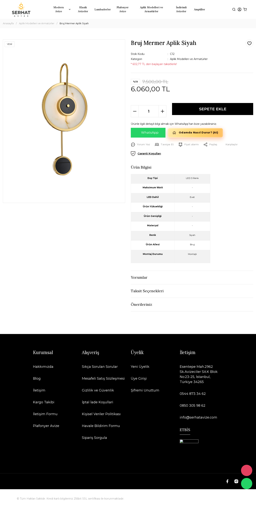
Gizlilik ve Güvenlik (98, 390)
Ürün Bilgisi (141, 167)
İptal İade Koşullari (97, 402)
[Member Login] (239, 9)
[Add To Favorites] (249, 43)
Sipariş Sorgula (94, 438)
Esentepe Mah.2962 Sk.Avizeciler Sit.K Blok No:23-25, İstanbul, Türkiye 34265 (199, 374)
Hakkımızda (43, 367)
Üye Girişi (139, 378)
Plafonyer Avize (46, 426)
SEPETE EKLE (212, 109)
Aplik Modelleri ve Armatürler (189, 59)
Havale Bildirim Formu (101, 426)
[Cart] (245, 9)
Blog (37, 378)
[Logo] (21, 9)
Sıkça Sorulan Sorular (100, 367)
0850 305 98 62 (192, 406)
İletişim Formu (45, 414)
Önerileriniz (141, 304)
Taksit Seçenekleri (147, 290)
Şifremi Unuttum (145, 390)
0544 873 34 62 (193, 394)
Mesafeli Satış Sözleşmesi (103, 378)
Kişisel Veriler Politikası (101, 414)
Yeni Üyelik (140, 367)
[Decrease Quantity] (134, 111)
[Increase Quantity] (162, 111)
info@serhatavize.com (198, 417)
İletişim (39, 390)
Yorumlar (139, 277)
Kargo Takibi (43, 402)
